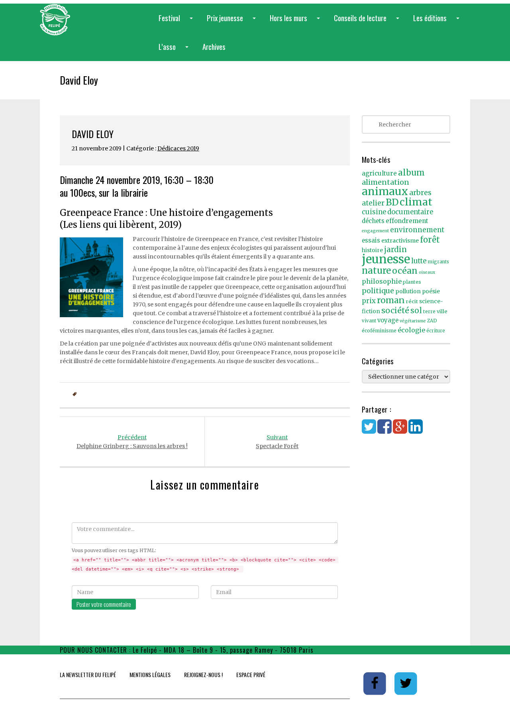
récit (412, 301)
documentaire (410, 212)
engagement (375, 230)
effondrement (407, 221)
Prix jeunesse (233, 22)
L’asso (175, 51)
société (395, 310)
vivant (369, 321)
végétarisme (413, 321)
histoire (372, 250)
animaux (385, 191)
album (411, 173)
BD (392, 202)
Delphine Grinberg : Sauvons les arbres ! (132, 442)
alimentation (385, 182)
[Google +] (400, 430)
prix (369, 301)
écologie (411, 330)
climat (416, 202)
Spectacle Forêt (277, 442)
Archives (214, 46)
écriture (435, 331)
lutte (419, 261)
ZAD (432, 321)
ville (442, 311)
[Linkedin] (415, 430)
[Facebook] (384, 430)
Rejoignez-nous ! (203, 674)
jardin (395, 249)
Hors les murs (296, 22)
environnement (417, 229)
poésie (431, 291)
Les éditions (438, 22)
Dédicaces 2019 (178, 148)
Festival (177, 22)
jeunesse (386, 259)
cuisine (374, 212)
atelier (373, 203)
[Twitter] (369, 430)
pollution (408, 291)
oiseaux (427, 272)
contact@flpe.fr (339, 650)
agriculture (379, 173)
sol (416, 310)
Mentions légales (150, 674)
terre (429, 311)
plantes (412, 282)
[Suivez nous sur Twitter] (406, 683)
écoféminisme (379, 331)
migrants (438, 262)
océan (405, 270)
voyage (387, 320)
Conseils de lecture (368, 22)
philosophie (382, 281)
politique (378, 290)
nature (376, 270)
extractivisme (400, 240)
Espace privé (250, 674)
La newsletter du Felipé (88, 674)
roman (391, 300)
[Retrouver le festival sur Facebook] (375, 683)
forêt (430, 240)
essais (371, 240)
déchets (373, 221)
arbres (420, 192)
